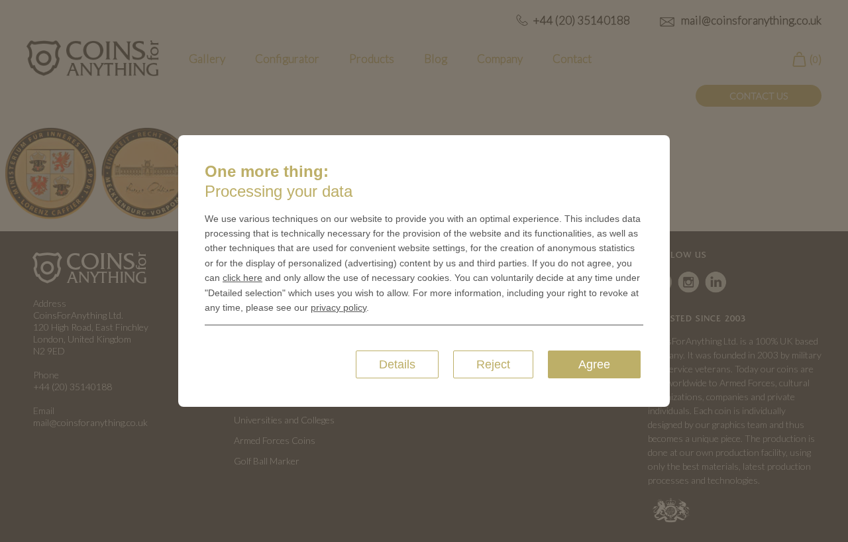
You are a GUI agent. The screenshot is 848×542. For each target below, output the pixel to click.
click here (242, 277)
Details (397, 364)
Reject (493, 364)
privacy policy (338, 307)
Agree (594, 364)
